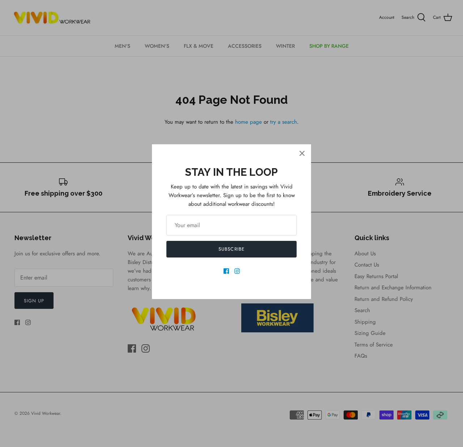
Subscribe (231, 249)
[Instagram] (237, 271)
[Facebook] (226, 271)
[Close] (302, 153)
